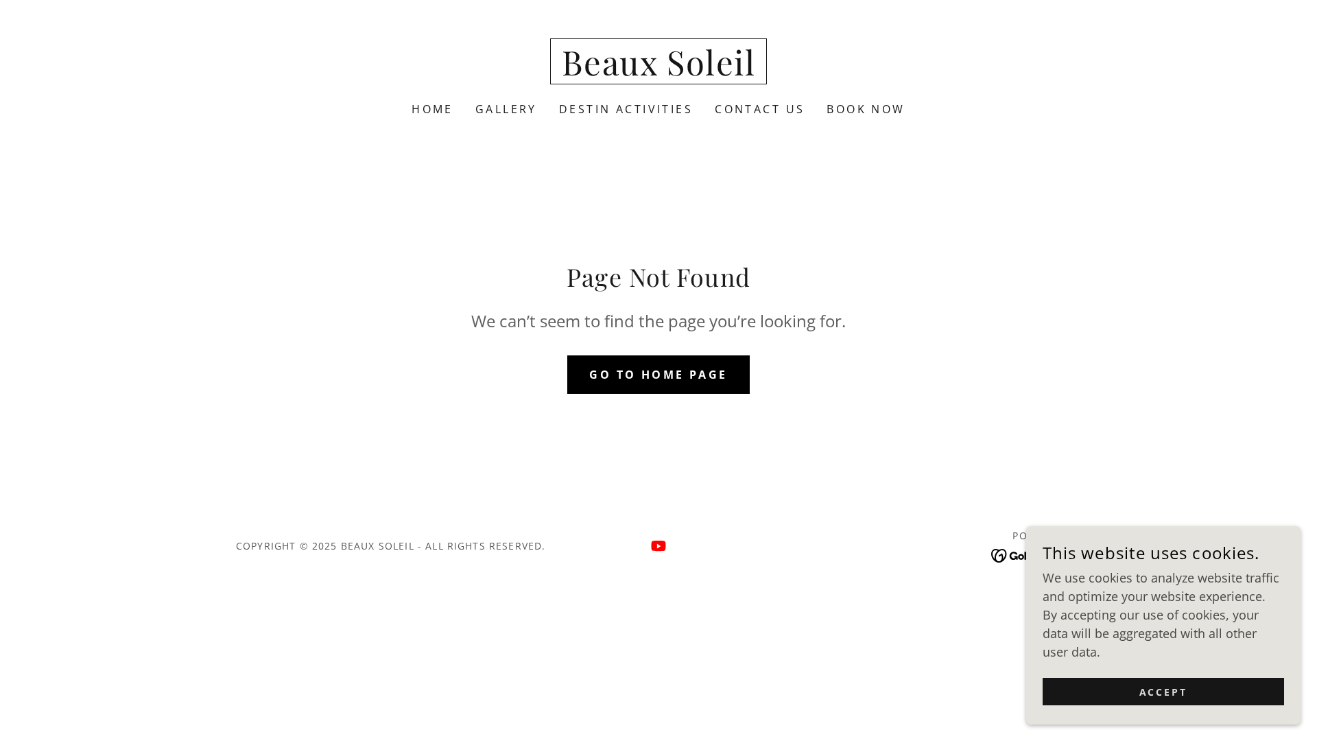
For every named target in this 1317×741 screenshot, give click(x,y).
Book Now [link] (866, 109)
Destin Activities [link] (626, 109)
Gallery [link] (506, 109)
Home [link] (432, 109)
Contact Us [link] (760, 109)
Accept (1163, 691)
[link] (658, 70)
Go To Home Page (658, 374)
